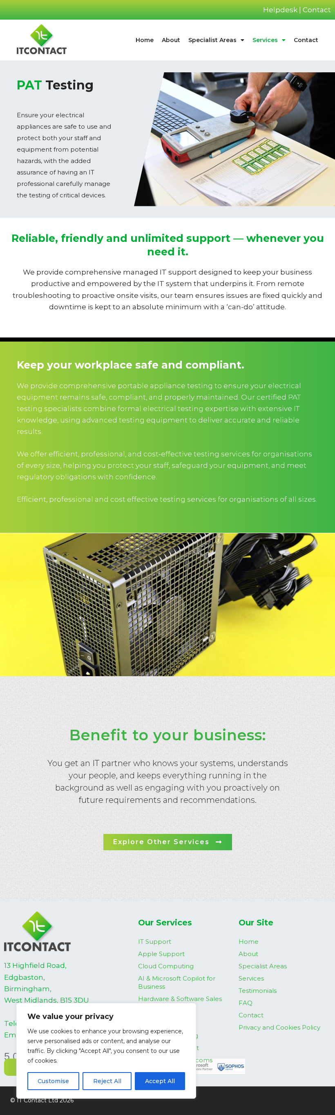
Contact (317, 10)
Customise (53, 1081)
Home (145, 40)
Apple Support (161, 954)
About (171, 40)
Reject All (107, 1081)
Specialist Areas (212, 40)
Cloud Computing (166, 966)
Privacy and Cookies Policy (279, 1027)
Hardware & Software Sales (180, 999)
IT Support (154, 941)
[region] (106, 1051)
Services (265, 40)
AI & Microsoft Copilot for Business (176, 982)
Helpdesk (280, 10)
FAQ (245, 1003)
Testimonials (258, 990)
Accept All (160, 1081)
